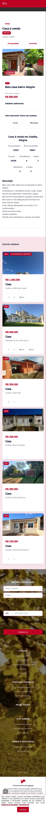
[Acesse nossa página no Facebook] (13, 710)
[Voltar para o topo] (5, 791)
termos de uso (24, 805)
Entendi (23, 810)
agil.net (30, 785)
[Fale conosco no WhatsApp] (20, 710)
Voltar (7, 24)
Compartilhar (13, 43)
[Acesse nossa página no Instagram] (26, 710)
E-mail (15, 123)
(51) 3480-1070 (23, 656)
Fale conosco (23, 733)
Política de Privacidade (23, 747)
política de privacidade (9, 805)
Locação (23, 673)
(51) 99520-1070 (23, 660)
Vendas (23, 669)
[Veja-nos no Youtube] (32, 710)
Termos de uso (23, 751)
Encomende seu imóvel (23, 728)
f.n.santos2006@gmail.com (23, 665)
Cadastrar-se (23, 632)
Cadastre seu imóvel (23, 724)
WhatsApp (34, 123)
